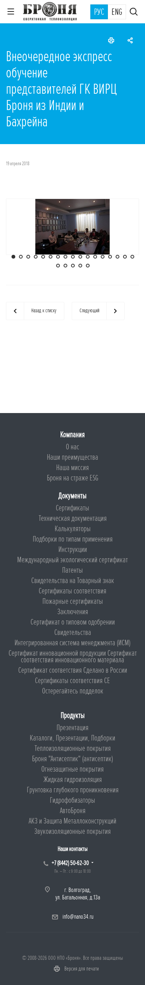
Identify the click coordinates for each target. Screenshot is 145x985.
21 (80, 265)
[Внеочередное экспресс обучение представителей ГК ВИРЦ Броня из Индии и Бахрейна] (72, 226)
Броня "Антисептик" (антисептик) (72, 758)
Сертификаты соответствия (72, 591)
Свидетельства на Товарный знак (72, 580)
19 (65, 265)
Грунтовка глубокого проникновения (73, 790)
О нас (72, 447)
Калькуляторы (73, 528)
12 (95, 257)
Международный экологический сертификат (72, 560)
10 (80, 257)
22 (88, 265)
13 (102, 257)
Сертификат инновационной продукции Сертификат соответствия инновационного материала (73, 657)
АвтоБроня (73, 810)
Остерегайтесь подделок (72, 691)
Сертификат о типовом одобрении (72, 622)
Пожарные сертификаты (72, 601)
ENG (117, 12)
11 (88, 257)
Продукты (73, 715)
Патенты (72, 570)
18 (58, 265)
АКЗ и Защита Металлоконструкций (72, 821)
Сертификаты (72, 508)
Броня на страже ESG (73, 478)
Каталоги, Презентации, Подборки (72, 738)
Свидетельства (72, 632)
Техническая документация (73, 518)
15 (117, 257)
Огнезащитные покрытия (72, 769)
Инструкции (72, 549)
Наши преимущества (72, 457)
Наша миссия (72, 467)
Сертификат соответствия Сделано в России (72, 670)
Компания (72, 434)
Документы (72, 495)
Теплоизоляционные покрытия (73, 748)
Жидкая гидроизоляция (73, 779)
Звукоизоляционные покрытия (72, 831)
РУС (99, 12)
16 (125, 257)
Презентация (72, 727)
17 (132, 257)
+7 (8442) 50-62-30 (70, 863)
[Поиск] (134, 12)
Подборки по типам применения (73, 539)
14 (110, 257)
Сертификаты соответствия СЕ (72, 680)
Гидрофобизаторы (72, 800)
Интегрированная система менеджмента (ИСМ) (72, 643)
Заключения (72, 611)
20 (73, 265)
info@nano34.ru (77, 917)
